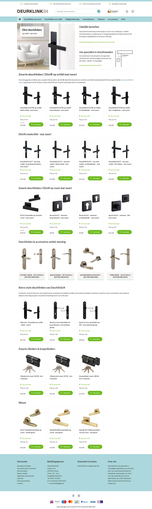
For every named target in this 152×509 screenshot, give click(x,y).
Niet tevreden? (22, 471)
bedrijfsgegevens (58, 483)
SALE (123, 19)
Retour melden (22, 473)
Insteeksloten (88, 19)
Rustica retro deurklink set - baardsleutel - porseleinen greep (60, 324)
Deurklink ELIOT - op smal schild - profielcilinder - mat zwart (89, 164)
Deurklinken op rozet (32, 19)
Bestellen (37, 124)
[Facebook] (73, 495)
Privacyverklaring (23, 481)
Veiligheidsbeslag (72, 19)
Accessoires (113, 19)
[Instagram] (79, 495)
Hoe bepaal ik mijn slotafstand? (90, 65)
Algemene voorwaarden (25, 476)
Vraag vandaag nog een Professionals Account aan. (97, 42)
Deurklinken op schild (53, 19)
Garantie (20, 478)
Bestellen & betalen (24, 466)
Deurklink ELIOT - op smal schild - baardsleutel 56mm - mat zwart (31, 164)
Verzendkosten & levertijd (26, 468)
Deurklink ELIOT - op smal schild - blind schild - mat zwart (59, 164)
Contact (20, 483)
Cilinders (101, 19)
